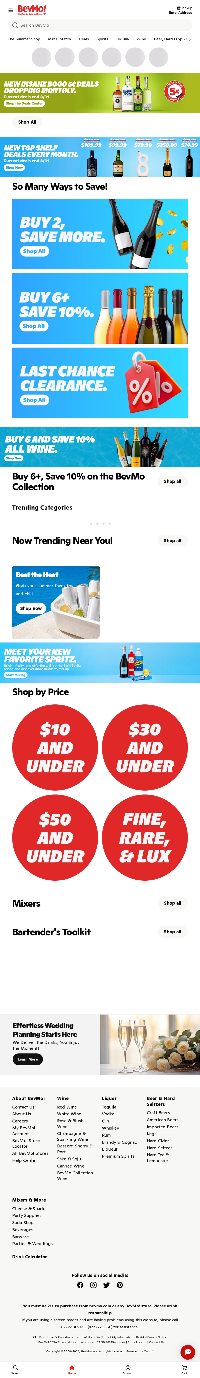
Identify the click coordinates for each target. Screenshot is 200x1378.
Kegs (152, 1133)
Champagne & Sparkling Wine (72, 1136)
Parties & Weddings (32, 1243)
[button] (12, 10)
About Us (21, 1114)
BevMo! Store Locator (26, 1143)
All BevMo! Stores (30, 1153)
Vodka (108, 1114)
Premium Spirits (118, 1156)
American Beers (163, 1119)
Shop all (172, 481)
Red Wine (67, 1107)
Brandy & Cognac (119, 1142)
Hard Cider (158, 1141)
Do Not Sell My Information (113, 1337)
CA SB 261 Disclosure (110, 1342)
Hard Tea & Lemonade (158, 1157)
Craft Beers (158, 1112)
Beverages (22, 1229)
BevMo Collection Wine (75, 1175)
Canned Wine (70, 1166)
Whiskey (110, 1128)
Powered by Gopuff (140, 1351)
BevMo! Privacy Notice (150, 1337)
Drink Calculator (29, 1257)
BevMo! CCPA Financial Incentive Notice (65, 1342)
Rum (106, 1135)
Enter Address (180, 12)
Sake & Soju (69, 1159)
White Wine (69, 1114)
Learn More (28, 1059)
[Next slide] (189, 39)
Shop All (27, 122)
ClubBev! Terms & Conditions (53, 1337)
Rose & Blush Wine (70, 1123)
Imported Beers (162, 1127)
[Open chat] (187, 1352)
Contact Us (23, 1107)
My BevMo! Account (23, 1130)
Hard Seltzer (159, 1148)
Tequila (109, 1107)
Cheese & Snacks (29, 1208)
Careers (20, 1121)
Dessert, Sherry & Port (75, 1149)
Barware (20, 1236)
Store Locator (136, 1342)
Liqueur (110, 1149)
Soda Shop (22, 1222)
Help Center (24, 1160)
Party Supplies (26, 1215)
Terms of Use (83, 1337)
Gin (105, 1121)
